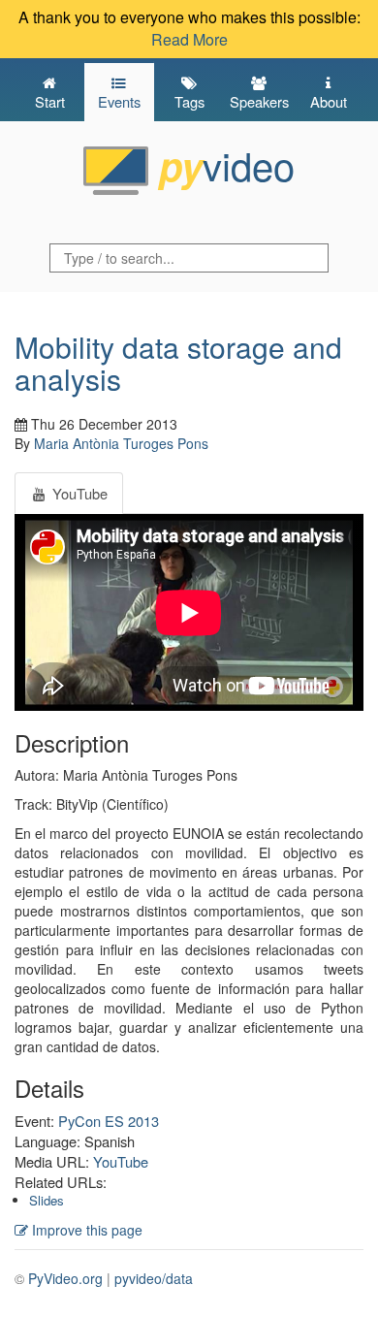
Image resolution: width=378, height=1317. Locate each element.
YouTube (120, 1161)
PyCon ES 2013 (108, 1120)
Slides (46, 1200)
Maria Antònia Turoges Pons (121, 443)
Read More (189, 39)
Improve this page (85, 1229)
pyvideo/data (153, 1278)
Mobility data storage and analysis (178, 363)
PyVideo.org (65, 1278)
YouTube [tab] (78, 493)
